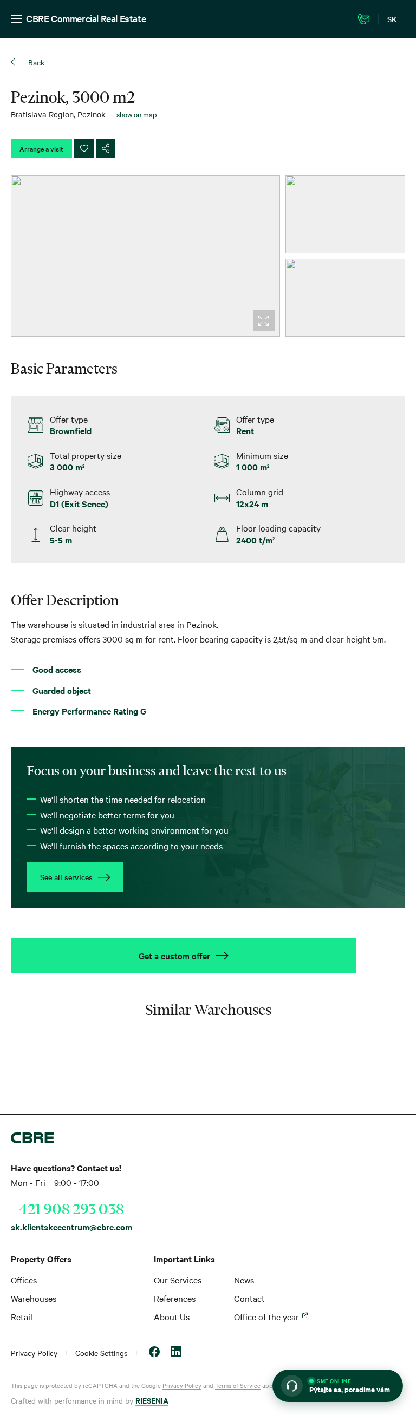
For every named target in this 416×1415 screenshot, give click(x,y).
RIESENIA (151, 1400)
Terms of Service (238, 1385)
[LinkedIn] (176, 1353)
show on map (136, 114)
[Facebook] (154, 1353)
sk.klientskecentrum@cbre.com (71, 1227)
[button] (337, 1386)
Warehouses (33, 1298)
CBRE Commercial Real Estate (86, 18)
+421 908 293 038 (67, 1209)
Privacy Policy (34, 1352)
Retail (21, 1316)
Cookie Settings (101, 1352)
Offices (24, 1280)
